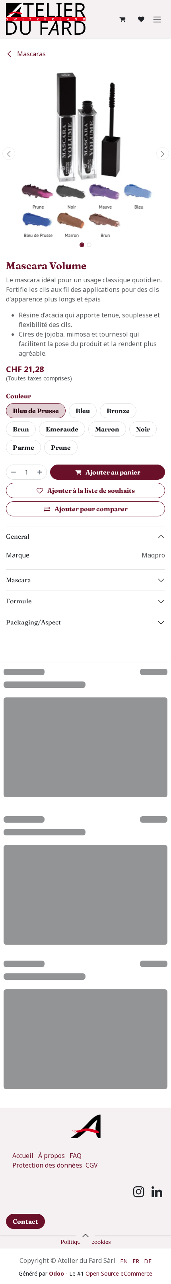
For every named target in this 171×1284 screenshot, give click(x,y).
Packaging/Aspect (33, 622)
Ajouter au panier (112, 472)
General (17, 536)
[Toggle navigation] (157, 19)
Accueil (22, 1155)
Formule (18, 601)
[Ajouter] (40, 472)
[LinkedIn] (157, 1192)
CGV (92, 1165)
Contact (25, 1221)
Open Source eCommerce (119, 1273)
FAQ (76, 1155)
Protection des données (48, 1165)
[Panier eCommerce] (122, 19)
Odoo (57, 1273)
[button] (8, 153)
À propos (51, 1155)
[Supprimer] (13, 472)
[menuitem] (124, 1260)
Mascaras (31, 53)
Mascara (18, 580)
